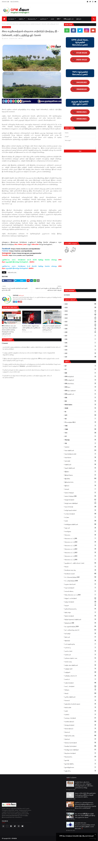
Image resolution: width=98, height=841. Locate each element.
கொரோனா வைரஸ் (80, 574)
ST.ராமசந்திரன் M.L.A (80, 422)
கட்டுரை (80, 517)
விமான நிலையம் (80, 728)
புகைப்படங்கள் (80, 651)
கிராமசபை (80, 535)
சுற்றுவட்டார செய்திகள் (80, 598)
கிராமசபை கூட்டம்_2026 (80, 559)
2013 (80, 350)
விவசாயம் (80, 732)
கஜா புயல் (80, 528)
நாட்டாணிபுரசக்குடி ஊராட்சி (80, 630)
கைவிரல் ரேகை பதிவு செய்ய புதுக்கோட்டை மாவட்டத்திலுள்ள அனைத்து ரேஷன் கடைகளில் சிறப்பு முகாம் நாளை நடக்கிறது (84, 784)
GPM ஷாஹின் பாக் (80, 394)
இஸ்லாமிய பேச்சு (80, 482)
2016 (80, 339)
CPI (80, 369)
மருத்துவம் (80, 672)
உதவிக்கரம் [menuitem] (43, 19)
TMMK (80, 429)
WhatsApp (80, 440)
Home (3, 24)
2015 (80, 343)
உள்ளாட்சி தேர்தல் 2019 (80, 496)
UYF (80, 436)
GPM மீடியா (80, 387)
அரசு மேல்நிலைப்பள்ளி (80, 454)
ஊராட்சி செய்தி (80, 507)
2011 (80, 357)
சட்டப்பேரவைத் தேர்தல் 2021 (80, 577)
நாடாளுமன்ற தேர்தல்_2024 (80, 626)
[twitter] (90, 1)
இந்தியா (80, 471)
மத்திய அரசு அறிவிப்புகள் (80, 665)
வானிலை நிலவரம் (80, 721)
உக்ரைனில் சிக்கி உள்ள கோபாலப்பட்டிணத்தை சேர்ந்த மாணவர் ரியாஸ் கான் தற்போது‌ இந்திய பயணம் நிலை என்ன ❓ (85, 825)
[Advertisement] (80, 168)
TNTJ (80, 433)
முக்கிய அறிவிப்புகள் (80, 697)
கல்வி (80, 521)
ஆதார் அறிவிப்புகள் (80, 468)
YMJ (80, 443)
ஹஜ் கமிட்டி (80, 771)
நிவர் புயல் (80, 637)
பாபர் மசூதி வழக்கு (80, 644)
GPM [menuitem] (58, 19)
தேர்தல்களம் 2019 (80, 623)
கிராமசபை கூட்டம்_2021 (80, 545)
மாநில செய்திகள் (80, 683)
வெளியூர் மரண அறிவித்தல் (80, 750)
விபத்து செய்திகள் (80, 725)
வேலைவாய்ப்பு (80, 757)
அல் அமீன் (80, 461)
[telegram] (7, 826)
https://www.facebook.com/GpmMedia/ (25, 249)
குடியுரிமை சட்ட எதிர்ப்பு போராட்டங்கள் (80, 563)
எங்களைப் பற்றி (5, 1)
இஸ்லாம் (80, 485)
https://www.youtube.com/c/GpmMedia (21, 255)
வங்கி (80, 711)
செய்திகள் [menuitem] (11, 19)
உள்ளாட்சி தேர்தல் (80, 493)
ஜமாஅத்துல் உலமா (80, 767)
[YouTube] (21, 302)
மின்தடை (80, 690)
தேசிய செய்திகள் (80, 616)
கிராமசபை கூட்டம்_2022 (80, 549)
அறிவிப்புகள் (80, 464)
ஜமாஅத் (80, 760)
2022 (80, 318)
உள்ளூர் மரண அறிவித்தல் (80, 503)
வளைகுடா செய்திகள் (80, 718)
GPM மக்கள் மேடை (80, 383)
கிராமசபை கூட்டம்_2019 (80, 538)
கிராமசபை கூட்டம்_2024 (80, 556)
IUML (80, 397)
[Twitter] (16, 302)
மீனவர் (80, 693)
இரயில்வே (80, 478)
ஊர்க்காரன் (6, 38)
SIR (80, 419)
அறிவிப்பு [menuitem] (21, 19)
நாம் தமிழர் (80, 633)
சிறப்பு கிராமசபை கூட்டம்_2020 (80, 595)
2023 (80, 314)
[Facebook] (14, 302)
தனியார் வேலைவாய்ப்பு (80, 609)
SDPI (80, 415)
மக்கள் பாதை (80, 662)
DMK (80, 373)
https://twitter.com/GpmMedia (20, 251)
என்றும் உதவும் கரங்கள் (80, 510)
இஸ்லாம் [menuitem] (79, 19)
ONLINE (80, 408)
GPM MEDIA (14, 838)
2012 (80, 353)
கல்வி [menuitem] (52, 19)
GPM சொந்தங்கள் (80, 376)
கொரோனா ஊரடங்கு (80, 570)
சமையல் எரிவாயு (80, 591)
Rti (80, 412)
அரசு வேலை (80, 457)
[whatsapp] (67, 30)
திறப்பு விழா (80, 612)
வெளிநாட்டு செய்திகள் (80, 746)
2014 (80, 346)
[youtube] (95, 1)
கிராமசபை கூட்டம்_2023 (80, 552)
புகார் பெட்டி (80, 647)
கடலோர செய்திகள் (80, 514)
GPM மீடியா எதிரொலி (80, 390)
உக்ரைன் (80, 489)
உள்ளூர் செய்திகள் (80, 500)
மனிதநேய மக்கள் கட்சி (80, 676)
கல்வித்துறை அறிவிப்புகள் (80, 524)
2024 (80, 311)
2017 (80, 336)
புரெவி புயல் (80, 655)
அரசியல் (80, 447)
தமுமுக (80, 605)
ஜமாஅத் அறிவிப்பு (80, 764)
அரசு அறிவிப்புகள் (80, 450)
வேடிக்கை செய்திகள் (80, 753)
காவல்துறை (80, 531)
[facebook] (88, 1)
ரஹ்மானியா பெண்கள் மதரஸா (80, 704)
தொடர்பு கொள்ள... (15, 1)
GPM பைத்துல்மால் (80, 380)
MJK (80, 401)
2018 (80, 332)
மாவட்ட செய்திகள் (80, 686)
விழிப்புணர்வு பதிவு (10, 24)
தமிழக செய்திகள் (80, 602)
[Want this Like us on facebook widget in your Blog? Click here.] (95, 839)
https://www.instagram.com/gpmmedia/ (26, 253)
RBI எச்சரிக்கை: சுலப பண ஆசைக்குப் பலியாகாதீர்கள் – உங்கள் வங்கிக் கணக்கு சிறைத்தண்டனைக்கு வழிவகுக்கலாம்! (10, 330)
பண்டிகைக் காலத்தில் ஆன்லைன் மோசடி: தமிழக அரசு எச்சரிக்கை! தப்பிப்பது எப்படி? (52, 328)
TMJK (80, 426)
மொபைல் (80, 700)
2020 (80, 325)
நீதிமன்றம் (80, 640)
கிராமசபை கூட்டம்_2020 (80, 542)
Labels (67, 361)
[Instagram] (19, 302)
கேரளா (80, 566)
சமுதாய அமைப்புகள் (80, 584)
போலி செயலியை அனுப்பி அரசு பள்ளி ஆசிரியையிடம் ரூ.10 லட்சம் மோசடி (31, 328)
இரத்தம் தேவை (80, 475)
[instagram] (93, 1)
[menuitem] (4, 18)
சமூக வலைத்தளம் (80, 588)
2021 (80, 322)
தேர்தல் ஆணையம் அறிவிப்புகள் (80, 619)
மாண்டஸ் (80, 679)
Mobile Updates (80, 405)
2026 (80, 304)
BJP (80, 366)
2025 (80, 307)
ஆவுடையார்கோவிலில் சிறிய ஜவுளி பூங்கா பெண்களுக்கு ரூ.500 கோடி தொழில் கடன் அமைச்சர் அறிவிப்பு (85, 795)
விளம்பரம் (80, 739)
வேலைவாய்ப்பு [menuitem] (32, 19)
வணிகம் (80, 714)
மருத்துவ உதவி (80, 669)
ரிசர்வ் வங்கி (80, 707)
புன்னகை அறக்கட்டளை (80, 658)
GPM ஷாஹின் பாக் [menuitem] (69, 19)
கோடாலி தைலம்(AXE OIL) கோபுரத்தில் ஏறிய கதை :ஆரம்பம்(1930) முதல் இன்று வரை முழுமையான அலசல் (85, 815)
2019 (80, 329)
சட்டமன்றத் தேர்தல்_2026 (80, 581)
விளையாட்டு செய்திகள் (80, 743)
